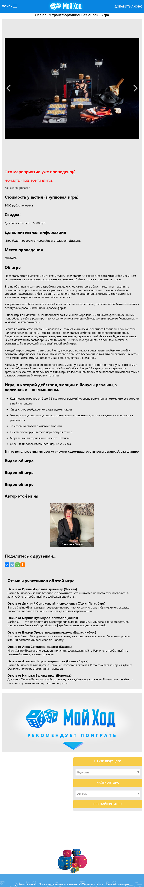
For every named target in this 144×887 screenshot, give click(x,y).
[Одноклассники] (22, 564)
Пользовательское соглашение (59, 884)
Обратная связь (92, 884)
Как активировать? (17, 188)
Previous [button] (10, 88)
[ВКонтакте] (7, 564)
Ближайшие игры (117, 884)
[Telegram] (12, 564)
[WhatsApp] (17, 564)
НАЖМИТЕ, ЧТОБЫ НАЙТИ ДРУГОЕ (28, 180)
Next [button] (134, 88)
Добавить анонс (128, 6)
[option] (72, 88)
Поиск (7, 6)
